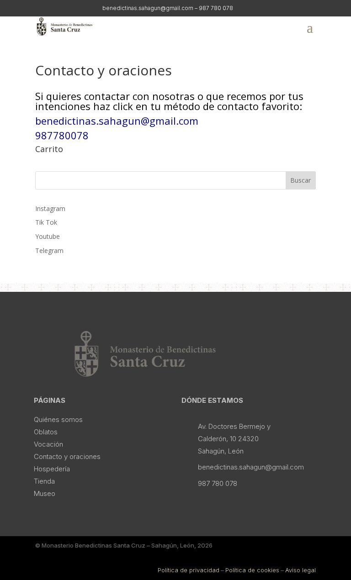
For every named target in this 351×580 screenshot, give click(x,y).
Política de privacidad (188, 570)
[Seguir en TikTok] (59, 8)
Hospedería (52, 468)
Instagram (50, 208)
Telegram (49, 250)
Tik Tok (46, 222)
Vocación (48, 444)
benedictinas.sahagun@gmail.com (116, 120)
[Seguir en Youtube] (77, 8)
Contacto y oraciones (67, 456)
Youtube (47, 236)
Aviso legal (300, 570)
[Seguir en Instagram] (42, 8)
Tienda (44, 481)
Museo (44, 493)
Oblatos (46, 431)
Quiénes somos (58, 419)
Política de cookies (252, 570)
